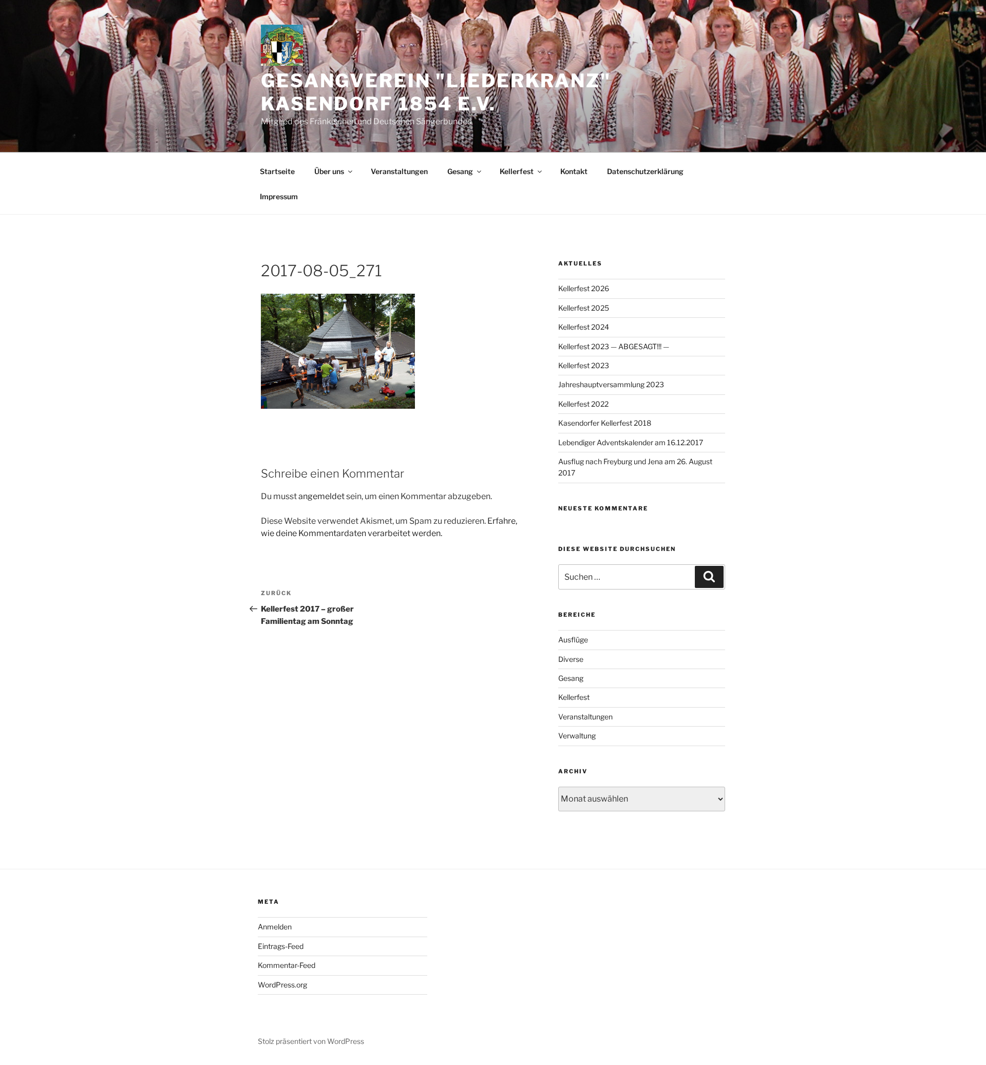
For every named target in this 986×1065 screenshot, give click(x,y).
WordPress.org (282, 984)
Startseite (277, 171)
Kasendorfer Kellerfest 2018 (604, 423)
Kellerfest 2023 (583, 365)
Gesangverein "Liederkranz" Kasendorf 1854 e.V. (436, 92)
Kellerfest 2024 (583, 326)
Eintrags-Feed (281, 946)
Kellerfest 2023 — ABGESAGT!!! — (613, 346)
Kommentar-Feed (286, 965)
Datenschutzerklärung (645, 171)
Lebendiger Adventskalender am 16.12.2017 (630, 442)
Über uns (329, 171)
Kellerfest (517, 171)
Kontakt (573, 171)
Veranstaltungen (399, 171)
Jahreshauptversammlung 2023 (611, 384)
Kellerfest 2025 (583, 307)
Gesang (460, 171)
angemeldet (321, 496)
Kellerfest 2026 (583, 288)
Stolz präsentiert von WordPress (311, 1041)
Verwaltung (577, 735)
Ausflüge (573, 639)
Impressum (279, 196)
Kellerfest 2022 (583, 404)
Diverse (570, 659)
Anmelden (275, 926)
